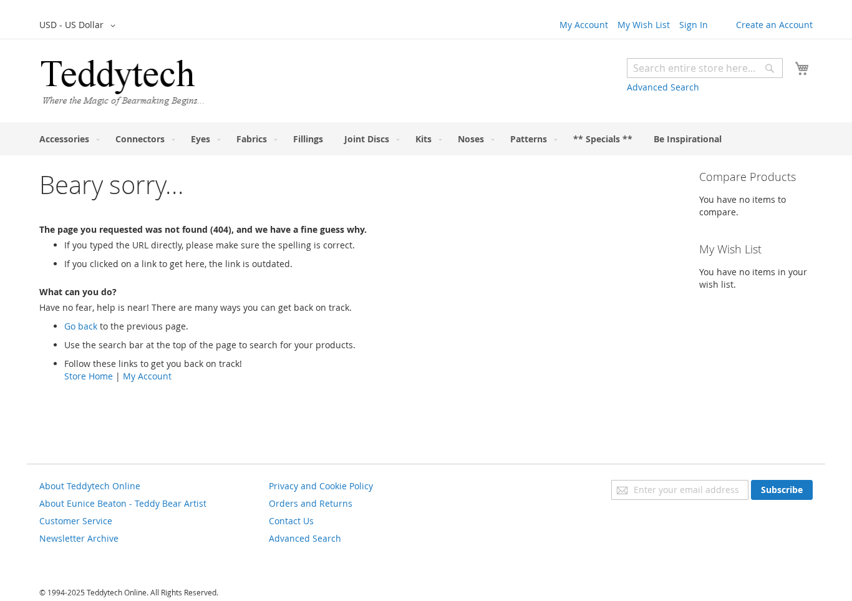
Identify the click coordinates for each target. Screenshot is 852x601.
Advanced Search (663, 87)
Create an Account (774, 25)
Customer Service (75, 521)
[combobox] (705, 68)
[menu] (426, 138)
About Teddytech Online (89, 486)
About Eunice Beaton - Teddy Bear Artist (122, 503)
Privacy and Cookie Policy (321, 486)
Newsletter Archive (79, 538)
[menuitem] (67, 138)
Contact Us (291, 521)
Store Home (88, 376)
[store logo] (122, 82)
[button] (79, 25)
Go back (80, 326)
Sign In (693, 25)
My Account (583, 25)
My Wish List (643, 25)
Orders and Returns (310, 503)
